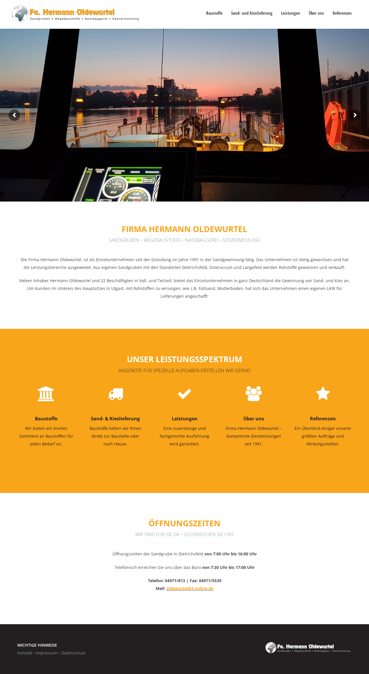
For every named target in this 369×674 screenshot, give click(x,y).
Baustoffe (214, 13)
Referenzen (342, 13)
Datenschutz (73, 653)
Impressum (47, 653)
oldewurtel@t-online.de (189, 588)
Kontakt (24, 653)
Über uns (316, 13)
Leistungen (290, 13)
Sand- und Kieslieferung (251, 13)
